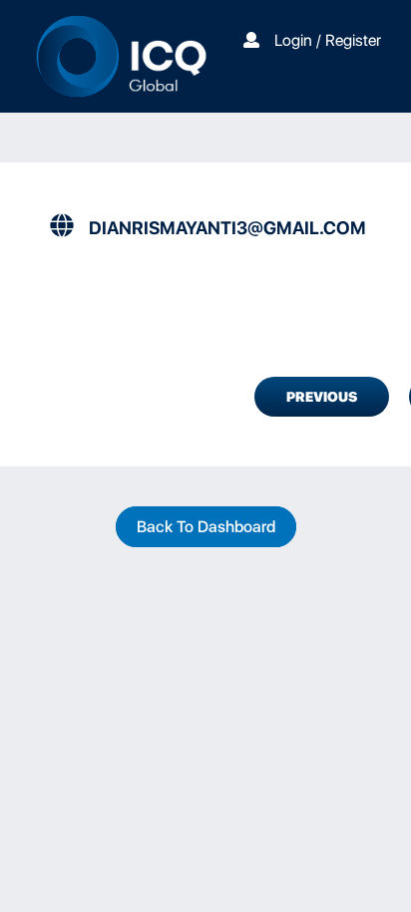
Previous (321, 397)
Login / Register (327, 40)
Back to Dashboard (206, 526)
